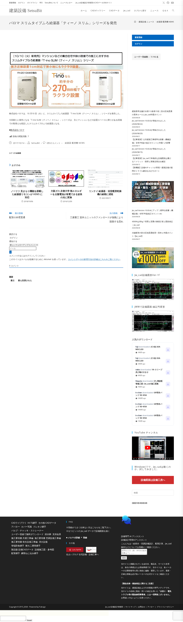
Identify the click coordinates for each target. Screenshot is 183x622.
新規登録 (12, 2)
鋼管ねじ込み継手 (29, 553)
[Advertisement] (66, 40)
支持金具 (56, 534)
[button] (146, 519)
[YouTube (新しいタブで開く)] (172, 2)
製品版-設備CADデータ (22, 549)
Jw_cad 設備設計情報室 (114, 607)
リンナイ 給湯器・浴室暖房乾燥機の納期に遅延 (105, 192)
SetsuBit (35, 143)
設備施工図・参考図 (44, 549)
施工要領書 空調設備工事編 (48, 538)
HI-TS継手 (32, 522)
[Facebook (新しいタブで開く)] (168, 2)
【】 (138, 583)
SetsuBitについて (51, 2)
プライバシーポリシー (165, 607)
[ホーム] (135, 21)
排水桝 (48, 534)
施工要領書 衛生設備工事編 (24, 541)
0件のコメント (53, 143)
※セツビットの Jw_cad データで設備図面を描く (88, 531)
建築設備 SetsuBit (25, 10)
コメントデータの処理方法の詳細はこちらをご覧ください (94, 259)
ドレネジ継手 (39, 526)
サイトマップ (130, 607)
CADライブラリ (18, 522)
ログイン (21, 2)
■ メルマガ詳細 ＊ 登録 (76, 537)
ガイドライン (32, 2)
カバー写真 (26, 526)
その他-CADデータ (47, 522)
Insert (29, 620)
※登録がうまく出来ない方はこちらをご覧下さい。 (89, 527)
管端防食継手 (17, 545)
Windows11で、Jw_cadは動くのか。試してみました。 (153, 468)
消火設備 (43, 541)
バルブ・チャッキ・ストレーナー (27, 530)
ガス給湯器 (17, 153)
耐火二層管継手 (32, 545)
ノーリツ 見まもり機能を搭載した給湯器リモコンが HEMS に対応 (27, 194)
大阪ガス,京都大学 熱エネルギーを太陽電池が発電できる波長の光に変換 (66, 194)
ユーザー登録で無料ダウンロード (27, 534)
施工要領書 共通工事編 (22, 538)
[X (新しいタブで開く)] (164, 2)
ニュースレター (66, 2)
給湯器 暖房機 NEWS (165, 21)
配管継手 (15, 553)
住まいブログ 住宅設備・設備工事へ (82, 554)
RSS (41, 2)
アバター (15, 526)
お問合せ (141, 607)
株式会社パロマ (17, 130)
